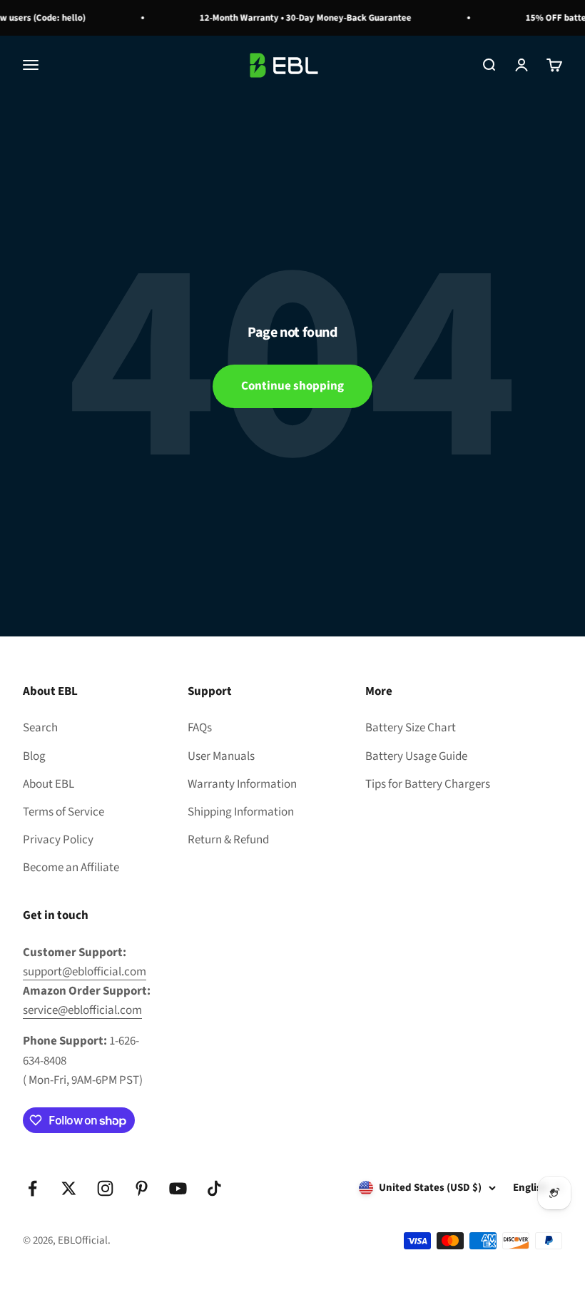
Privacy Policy (58, 839)
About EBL (48, 784)
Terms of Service (63, 812)
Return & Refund (228, 839)
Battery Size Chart (410, 727)
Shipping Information (241, 812)
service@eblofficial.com (82, 1010)
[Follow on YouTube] (178, 1188)
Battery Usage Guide (416, 756)
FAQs (200, 727)
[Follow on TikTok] (214, 1188)
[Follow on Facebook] (32, 1188)
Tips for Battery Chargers (427, 784)
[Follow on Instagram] (105, 1188)
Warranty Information (242, 784)
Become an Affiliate (71, 867)
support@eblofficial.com (84, 971)
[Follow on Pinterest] (141, 1188)
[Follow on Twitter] (68, 1188)
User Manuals (221, 756)
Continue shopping (292, 386)
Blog (34, 756)
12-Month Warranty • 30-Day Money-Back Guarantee (301, 17)
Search (40, 727)
